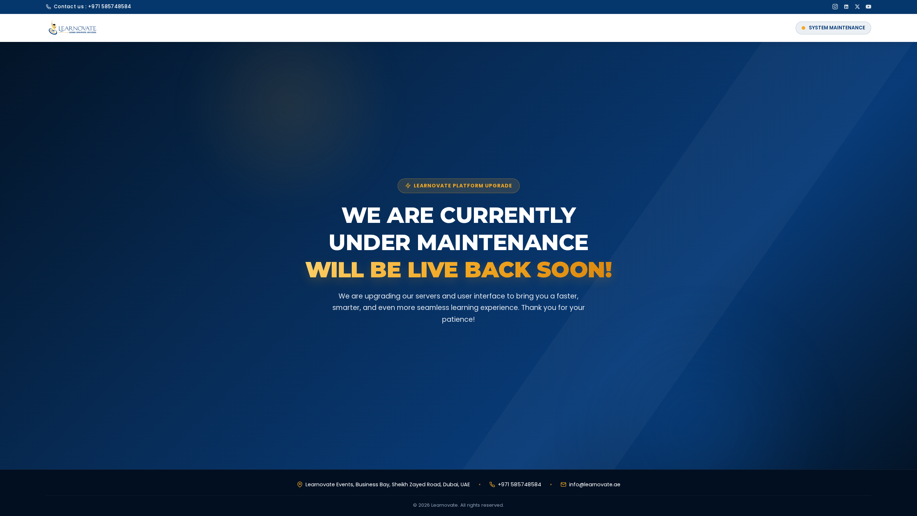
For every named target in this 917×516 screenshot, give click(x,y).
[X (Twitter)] (857, 6)
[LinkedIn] (846, 6)
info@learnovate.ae (594, 484)
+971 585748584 (109, 6)
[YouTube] (868, 6)
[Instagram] (835, 6)
